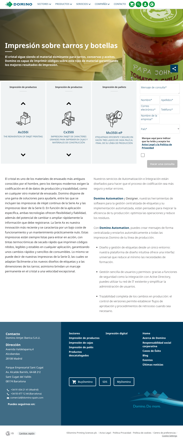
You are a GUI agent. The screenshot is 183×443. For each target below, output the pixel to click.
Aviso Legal (105, 432)
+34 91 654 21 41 (20, 389)
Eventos (148, 360)
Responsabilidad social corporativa (157, 344)
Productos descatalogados (79, 353)
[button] (23, 103)
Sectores (43, 4)
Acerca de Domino (154, 338)
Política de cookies (142, 432)
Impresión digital (117, 333)
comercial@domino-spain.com (26, 397)
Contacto (120, 4)
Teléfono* (167, 109)
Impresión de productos (84, 338)
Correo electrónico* (148, 107)
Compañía (101, 4)
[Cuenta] (145, 4)
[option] (23, 129)
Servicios (82, 4)
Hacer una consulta (162, 164)
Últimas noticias (153, 364)
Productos (62, 4)
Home (146, 333)
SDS (105, 381)
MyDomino (124, 381)
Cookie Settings (169, 435)
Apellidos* (167, 100)
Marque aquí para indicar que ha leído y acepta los (157, 143)
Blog (145, 355)
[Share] (174, 68)
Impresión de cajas (81, 342)
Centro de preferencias (164, 432)
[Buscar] (138, 4)
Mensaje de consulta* (154, 87)
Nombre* (146, 100)
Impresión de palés (81, 347)
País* (144, 129)
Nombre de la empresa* (149, 117)
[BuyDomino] (132, 4)
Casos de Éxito (152, 351)
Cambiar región (26, 433)
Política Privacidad (122, 432)
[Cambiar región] (152, 4)
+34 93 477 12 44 (20, 393)
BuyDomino (85, 381)
